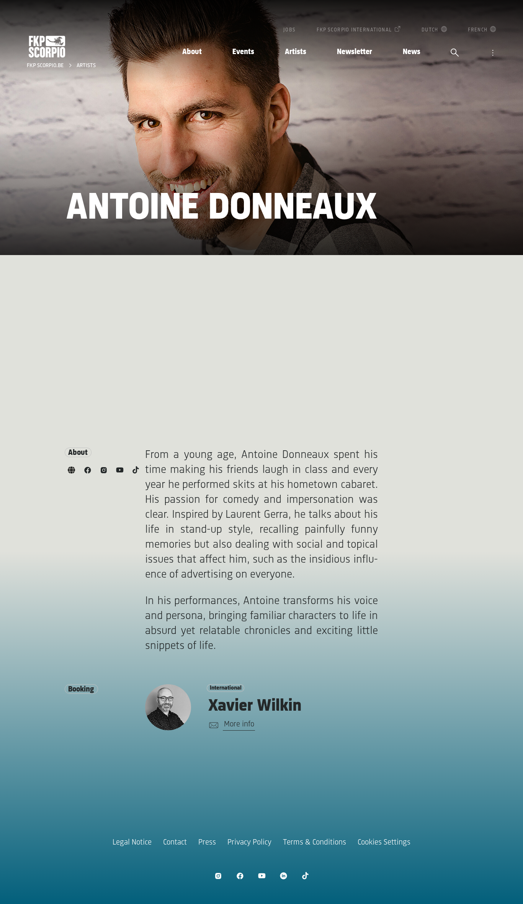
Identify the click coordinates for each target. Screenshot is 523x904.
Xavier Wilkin (255, 706)
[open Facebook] (240, 876)
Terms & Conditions (314, 842)
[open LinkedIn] (283, 876)
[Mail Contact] (212, 725)
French (477, 30)
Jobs (289, 30)
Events (243, 52)
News (411, 52)
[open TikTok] (305, 876)
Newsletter (354, 52)
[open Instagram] (218, 876)
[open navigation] (493, 53)
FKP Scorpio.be (46, 66)
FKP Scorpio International (354, 30)
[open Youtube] (262, 876)
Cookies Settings (384, 842)
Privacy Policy (249, 842)
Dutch (430, 30)
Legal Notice (132, 842)
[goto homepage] (47, 47)
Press (207, 842)
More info (239, 724)
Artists (295, 52)
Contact (175, 842)
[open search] (455, 53)
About (192, 52)
